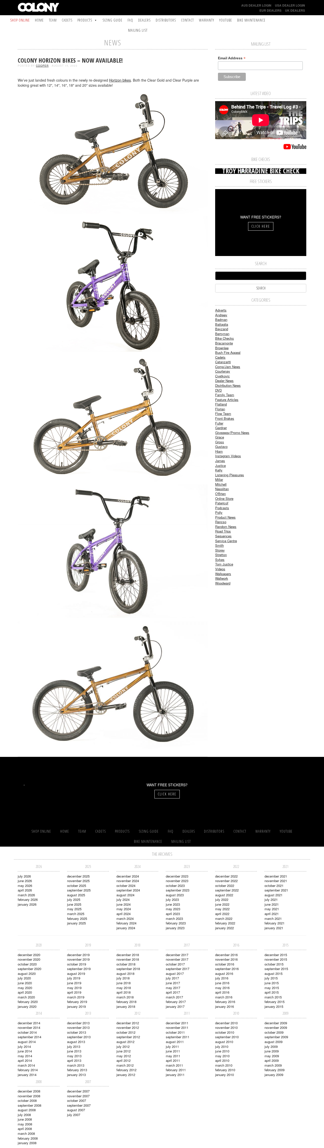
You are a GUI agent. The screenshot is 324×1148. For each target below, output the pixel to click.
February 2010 (225, 1069)
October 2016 (224, 964)
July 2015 (271, 978)
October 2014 (27, 1032)
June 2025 (74, 904)
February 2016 (225, 1001)
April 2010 (222, 1060)
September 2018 (128, 968)
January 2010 (224, 1074)
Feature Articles (226, 399)
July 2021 (271, 899)
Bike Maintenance (251, 20)
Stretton (221, 554)
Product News (225, 517)
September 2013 (79, 1036)
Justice (220, 465)
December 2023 (177, 876)
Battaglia (221, 324)
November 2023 (177, 880)
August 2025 (76, 894)
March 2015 (273, 997)
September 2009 (276, 1036)
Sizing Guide (113, 20)
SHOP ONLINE (20, 20)
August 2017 (175, 973)
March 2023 (174, 918)
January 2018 (125, 1006)
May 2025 (74, 908)
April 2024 (123, 913)
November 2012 (127, 1027)
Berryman (222, 333)
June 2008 (25, 1119)
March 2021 (273, 918)
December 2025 (78, 876)
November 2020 (29, 959)
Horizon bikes (120, 80)
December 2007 (78, 1091)
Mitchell (221, 484)
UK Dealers (295, 10)
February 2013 (77, 1069)
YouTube (225, 20)
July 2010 (221, 1046)
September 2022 (227, 890)
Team (53, 20)
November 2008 (29, 1096)
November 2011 (177, 1027)
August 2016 (224, 973)
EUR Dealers (270, 10)
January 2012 (125, 1074)
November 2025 (78, 880)
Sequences (223, 536)
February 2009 (275, 1069)
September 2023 (177, 890)
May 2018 (123, 987)
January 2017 (175, 1006)
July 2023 (172, 899)
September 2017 (177, 968)
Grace (219, 437)
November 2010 (226, 1027)
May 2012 (123, 1055)
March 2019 (75, 997)
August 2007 (76, 1109)
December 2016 (226, 954)
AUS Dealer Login (256, 5)
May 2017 (173, 987)
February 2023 (176, 923)
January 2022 (224, 927)
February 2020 (28, 1001)
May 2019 (74, 987)
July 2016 (221, 978)
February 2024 (126, 923)
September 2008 (29, 1105)
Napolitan (222, 488)
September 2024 (128, 890)
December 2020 (29, 954)
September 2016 (227, 968)
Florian (220, 409)
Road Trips (223, 531)
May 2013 (74, 1055)
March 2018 (125, 997)
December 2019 (78, 954)
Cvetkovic (222, 376)
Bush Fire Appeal (227, 352)
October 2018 (125, 964)
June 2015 (272, 982)
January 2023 (175, 927)
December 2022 (226, 876)
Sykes (220, 559)
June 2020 (25, 982)
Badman (221, 319)
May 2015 (272, 987)
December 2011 (177, 1023)
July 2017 (172, 978)
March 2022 (223, 918)
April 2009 (272, 1060)
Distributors (166, 20)
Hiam (219, 451)
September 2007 (79, 1105)
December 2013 (78, 1023)
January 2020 (27, 1006)
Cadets (67, 20)
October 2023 (175, 885)
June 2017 (173, 982)
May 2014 (25, 1055)
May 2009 (272, 1055)
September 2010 (227, 1036)
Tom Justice (224, 564)
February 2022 (225, 923)
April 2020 (25, 992)
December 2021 (276, 876)
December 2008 (29, 1091)
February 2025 (77, 918)
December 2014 (29, 1023)
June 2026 (25, 880)
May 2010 (222, 1055)
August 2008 (27, 1109)
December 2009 (276, 1023)
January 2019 (76, 1006)
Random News (225, 526)
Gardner (221, 427)
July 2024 (123, 899)
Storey (220, 550)
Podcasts (222, 507)
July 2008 (24, 1114)
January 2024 (125, 927)
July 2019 (73, 978)
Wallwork (221, 578)
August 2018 (125, 973)
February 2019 (77, 1001)
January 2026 (27, 904)
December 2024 (127, 876)
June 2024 (123, 904)
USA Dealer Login (290, 5)
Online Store (224, 498)
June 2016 (222, 982)
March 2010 (223, 1065)
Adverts (221, 310)
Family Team (224, 394)
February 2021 (275, 923)
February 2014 (28, 1069)
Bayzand (221, 328)
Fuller (219, 423)
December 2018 (127, 954)
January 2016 (224, 1006)
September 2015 (276, 968)
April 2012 (123, 1060)
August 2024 (125, 894)
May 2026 (25, 885)
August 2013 (76, 1041)
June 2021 (272, 904)
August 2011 (175, 1041)
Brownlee (222, 347)
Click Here (260, 226)
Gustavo (221, 446)
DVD (218, 390)
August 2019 (76, 973)
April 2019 (74, 992)
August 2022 (224, 894)
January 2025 (76, 923)
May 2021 (272, 908)
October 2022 (224, 885)
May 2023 (173, 908)
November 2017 (177, 959)
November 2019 (78, 959)
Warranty (206, 20)
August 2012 (125, 1041)
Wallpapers (223, 573)
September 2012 (128, 1036)
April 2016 (222, 992)
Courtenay (222, 371)
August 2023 (175, 894)
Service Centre (226, 540)
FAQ (130, 20)
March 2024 (125, 918)
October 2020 (27, 964)
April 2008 (25, 1128)
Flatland (221, 404)
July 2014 (24, 1046)
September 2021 (276, 890)
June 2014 (25, 1051)
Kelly (218, 470)
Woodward (222, 583)
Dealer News (224, 380)
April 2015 (272, 992)
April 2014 (25, 1060)
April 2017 (173, 992)
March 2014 (26, 1065)
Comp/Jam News (227, 366)
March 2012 (125, 1065)
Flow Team (223, 413)
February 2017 (176, 1001)
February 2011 (176, 1069)
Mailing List (138, 30)
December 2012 (127, 1023)
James (220, 460)
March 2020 (26, 997)
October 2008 (27, 1100)
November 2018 (127, 959)
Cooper (42, 65)
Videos (220, 569)
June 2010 (222, 1051)
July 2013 (73, 1046)
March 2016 (223, 997)
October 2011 (175, 1032)
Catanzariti (223, 361)
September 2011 (177, 1036)
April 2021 (272, 913)
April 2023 (173, 913)
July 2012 (123, 1046)
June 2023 (173, 904)
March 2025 (75, 913)
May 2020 (25, 987)
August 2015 (273, 973)
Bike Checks (224, 338)
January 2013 (76, 1074)
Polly (218, 512)
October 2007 (76, 1100)
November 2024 (127, 880)
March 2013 (75, 1065)
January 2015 (274, 1006)
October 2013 (76, 1032)
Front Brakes (224, 418)
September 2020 (29, 968)
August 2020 (27, 973)
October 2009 (274, 1032)
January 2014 (27, 1074)
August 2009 (273, 1041)
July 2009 (271, 1046)
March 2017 (174, 997)
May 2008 (25, 1124)
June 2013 (74, 1051)
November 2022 (226, 880)
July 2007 (73, 1114)
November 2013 (78, 1027)
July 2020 (24, 978)
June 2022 (222, 904)
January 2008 (27, 1142)
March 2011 (174, 1065)
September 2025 (79, 890)
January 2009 (274, 1074)
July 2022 (221, 899)
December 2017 (177, 954)
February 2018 (126, 1001)
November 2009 (276, 1027)
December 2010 (226, 1023)
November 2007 (78, 1096)
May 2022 (222, 908)
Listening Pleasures (229, 474)
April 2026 (25, 890)
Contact (187, 20)
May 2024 (123, 908)
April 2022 (222, 913)
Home (39, 20)
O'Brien (220, 493)
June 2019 (74, 982)
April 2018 (123, 992)
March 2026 (26, 894)
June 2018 (123, 982)
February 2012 (126, 1069)
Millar (219, 479)
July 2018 (123, 978)
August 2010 (224, 1041)
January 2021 (274, 927)
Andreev (221, 315)
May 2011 (173, 1055)
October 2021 (274, 885)
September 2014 (29, 1036)
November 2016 (226, 959)
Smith (219, 545)
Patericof (221, 503)
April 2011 (173, 1060)
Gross (219, 442)
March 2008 (26, 1133)
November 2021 (276, 880)
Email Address (232, 58)
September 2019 (79, 968)
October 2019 (76, 964)
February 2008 (28, 1138)
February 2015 (275, 1001)
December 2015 (276, 954)
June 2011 (173, 1051)
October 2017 (175, 964)
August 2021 (273, 894)
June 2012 (123, 1051)
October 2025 (76, 885)
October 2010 (224, 1032)
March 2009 (273, 1065)
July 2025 (73, 899)
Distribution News (228, 385)
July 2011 (172, 1046)
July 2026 (24, 876)
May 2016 (222, 987)
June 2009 (272, 1051)
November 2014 (29, 1027)
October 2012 (125, 1032)
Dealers (144, 20)
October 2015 (274, 964)
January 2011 (175, 1074)
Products (84, 20)
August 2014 (27, 1041)
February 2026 (28, 899)
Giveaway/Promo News (232, 432)
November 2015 (276, 959)
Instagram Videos (228, 455)
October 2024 (125, 885)
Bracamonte (224, 343)
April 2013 (74, 1060)
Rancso (220, 521)
